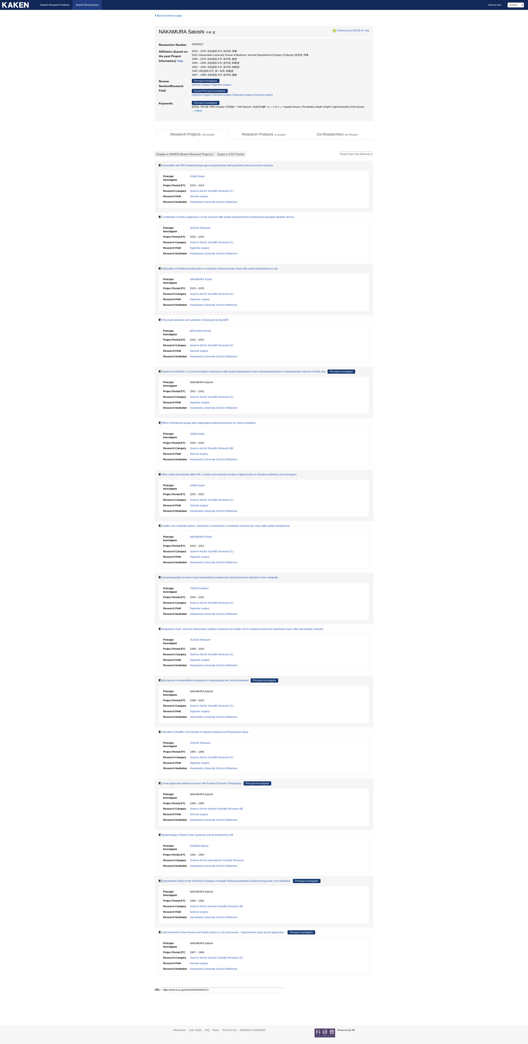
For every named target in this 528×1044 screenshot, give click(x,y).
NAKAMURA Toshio (201, 279)
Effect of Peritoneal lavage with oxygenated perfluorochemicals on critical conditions (209, 423)
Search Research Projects (55, 5)
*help (366, 30)
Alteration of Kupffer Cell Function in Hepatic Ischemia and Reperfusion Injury (205, 732)
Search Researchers (87, 5)
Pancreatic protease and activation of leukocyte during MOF (195, 320)
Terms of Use (229, 1030)
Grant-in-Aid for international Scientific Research (217, 860)
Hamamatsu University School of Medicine (213, 202)
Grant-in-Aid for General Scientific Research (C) (216, 957)
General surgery (201, 84)
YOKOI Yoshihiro (199, 588)
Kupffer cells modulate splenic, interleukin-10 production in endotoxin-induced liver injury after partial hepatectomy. (226, 525)
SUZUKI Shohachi (200, 228)
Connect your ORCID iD (350, 30)
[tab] (192, 134)
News (216, 1030)
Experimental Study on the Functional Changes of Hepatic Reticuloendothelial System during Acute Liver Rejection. (226, 881)
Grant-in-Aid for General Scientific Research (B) (216, 808)
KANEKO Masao (199, 845)
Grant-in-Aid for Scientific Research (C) (211, 191)
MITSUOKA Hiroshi (200, 330)
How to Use (494, 5)
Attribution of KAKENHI (252, 1030)
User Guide (195, 1030)
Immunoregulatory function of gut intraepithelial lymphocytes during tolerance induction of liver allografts (220, 577)
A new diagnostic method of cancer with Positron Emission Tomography (202, 783)
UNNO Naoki (197, 176)
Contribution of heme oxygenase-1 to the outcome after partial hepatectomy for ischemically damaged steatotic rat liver (228, 217)
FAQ (207, 1030)
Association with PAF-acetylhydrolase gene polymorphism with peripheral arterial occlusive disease (217, 165)
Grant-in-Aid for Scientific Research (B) (211, 448)
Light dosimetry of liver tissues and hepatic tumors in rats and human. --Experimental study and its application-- (223, 932)
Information (179, 1030)
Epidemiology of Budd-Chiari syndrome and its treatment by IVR (197, 835)
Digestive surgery (221, 84)
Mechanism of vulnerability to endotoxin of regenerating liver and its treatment (205, 680)
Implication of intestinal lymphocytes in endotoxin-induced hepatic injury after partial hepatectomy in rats (220, 268)
